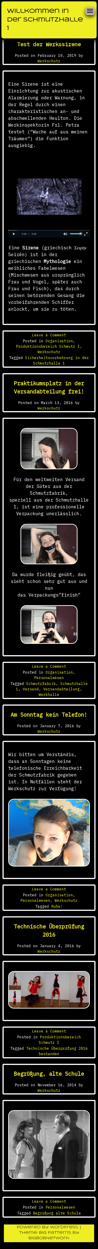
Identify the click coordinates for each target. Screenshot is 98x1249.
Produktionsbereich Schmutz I (48, 346)
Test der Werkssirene (49, 44)
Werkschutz (49, 61)
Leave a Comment (49, 335)
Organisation (59, 341)
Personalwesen (49, 677)
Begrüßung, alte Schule (49, 1073)
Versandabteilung (61, 689)
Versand (31, 689)
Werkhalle (49, 694)
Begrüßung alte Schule (57, 1213)
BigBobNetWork (48, 1238)
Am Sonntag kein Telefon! (49, 714)
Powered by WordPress (48, 1227)
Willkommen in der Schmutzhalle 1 (45, 19)
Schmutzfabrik (41, 683)
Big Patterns (55, 1232)
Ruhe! (57, 906)
